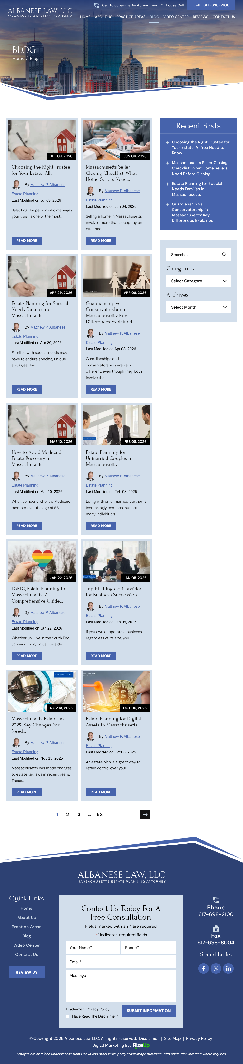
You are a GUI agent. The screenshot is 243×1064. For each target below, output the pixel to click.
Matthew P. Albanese (47, 185)
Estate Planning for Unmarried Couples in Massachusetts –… (109, 458)
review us (26, 972)
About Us (103, 17)
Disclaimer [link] (149, 1038)
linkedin (228, 968)
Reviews (200, 17)
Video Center (176, 17)
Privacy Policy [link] (199, 1038)
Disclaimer (75, 1009)
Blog (154, 17)
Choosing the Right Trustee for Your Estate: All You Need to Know (201, 147)
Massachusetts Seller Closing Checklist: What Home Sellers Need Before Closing (200, 168)
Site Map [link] (172, 1038)
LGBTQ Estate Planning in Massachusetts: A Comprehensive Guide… (38, 595)
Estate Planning (25, 194)
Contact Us (224, 17)
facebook (203, 968)
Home (85, 17)
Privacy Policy (98, 1009)
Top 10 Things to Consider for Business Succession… (113, 592)
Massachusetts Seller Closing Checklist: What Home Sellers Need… (111, 173)
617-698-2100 (216, 914)
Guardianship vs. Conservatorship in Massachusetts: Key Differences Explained (109, 313)
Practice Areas (131, 17)
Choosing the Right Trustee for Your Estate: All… (41, 170)
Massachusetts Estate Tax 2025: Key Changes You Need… (38, 725)
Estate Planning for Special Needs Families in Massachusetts (40, 310)
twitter (215, 968)
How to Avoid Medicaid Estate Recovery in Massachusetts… (36, 458)
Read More (26, 240)
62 (100, 814)
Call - (211, 5)
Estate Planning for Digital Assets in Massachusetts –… (115, 722)
